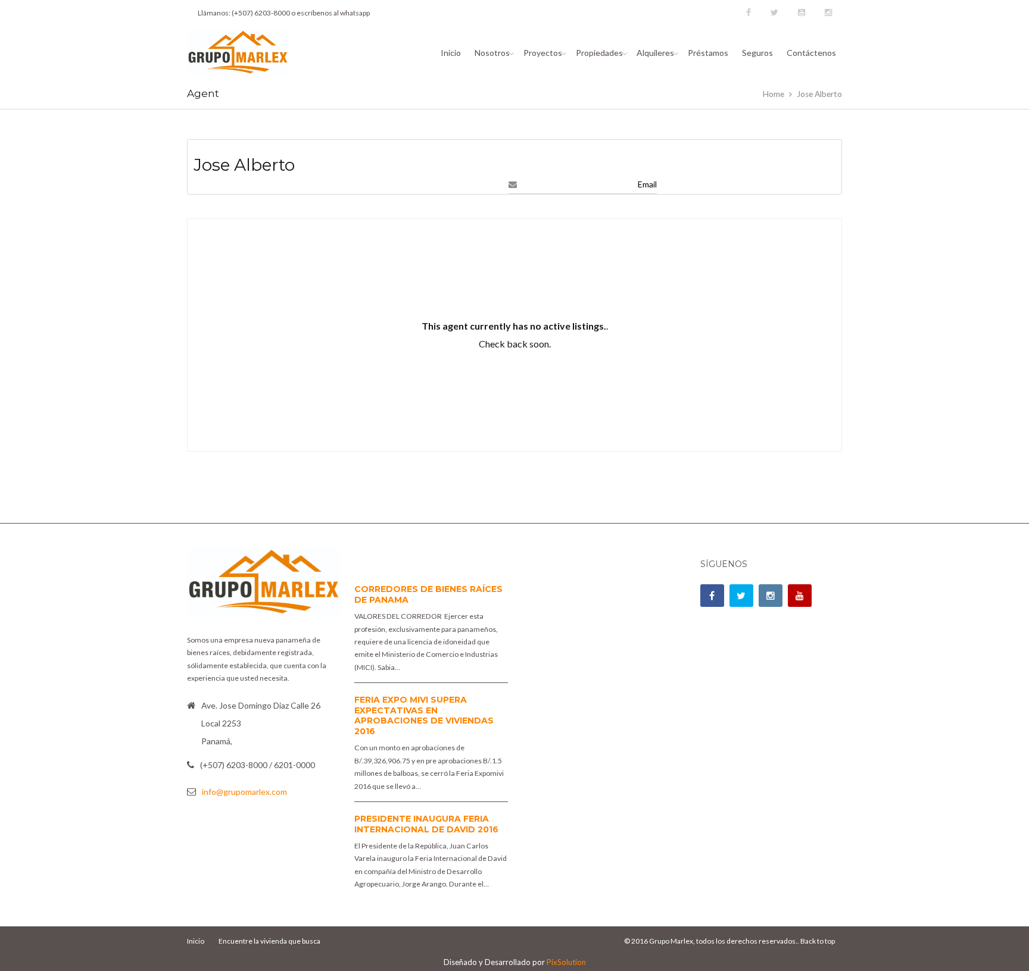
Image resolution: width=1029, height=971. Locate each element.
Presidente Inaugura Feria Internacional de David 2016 (426, 824)
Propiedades (599, 53)
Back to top (817, 940)
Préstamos (708, 53)
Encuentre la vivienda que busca (269, 940)
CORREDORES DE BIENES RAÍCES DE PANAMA (428, 594)
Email (647, 184)
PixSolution (566, 962)
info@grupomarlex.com (244, 792)
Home (773, 94)
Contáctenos (811, 53)
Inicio (451, 53)
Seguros (757, 53)
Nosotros (492, 53)
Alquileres (655, 53)
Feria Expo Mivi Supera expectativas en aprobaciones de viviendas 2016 (424, 715)
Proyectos (542, 53)
